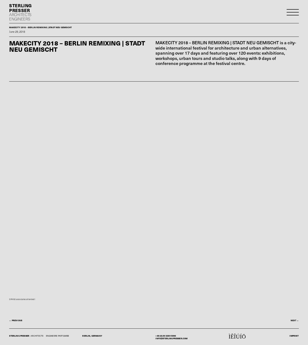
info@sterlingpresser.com (171, 338)
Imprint (294, 335)
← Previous (15, 320)
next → (295, 320)
